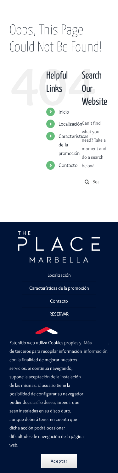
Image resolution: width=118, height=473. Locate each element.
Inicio (64, 112)
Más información (96, 347)
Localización (70, 124)
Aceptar (59, 461)
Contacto (68, 165)
